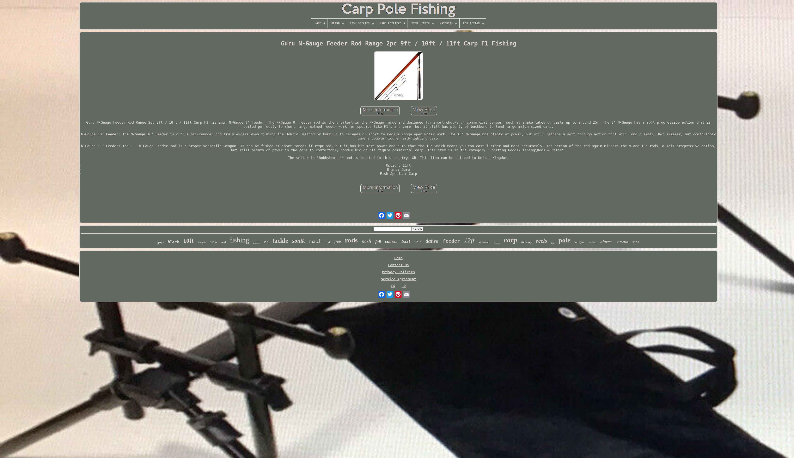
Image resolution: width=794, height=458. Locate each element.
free (337, 241)
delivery (526, 242)
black (173, 242)
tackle (280, 240)
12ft (469, 240)
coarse (391, 241)
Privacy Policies (398, 272)
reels (541, 240)
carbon (497, 243)
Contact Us (398, 265)
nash (366, 241)
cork (328, 242)
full (378, 242)
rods (351, 240)
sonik (298, 241)
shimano (484, 242)
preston (592, 242)
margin (579, 242)
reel (223, 242)
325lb (213, 242)
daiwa (432, 241)
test (552, 243)
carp (510, 240)
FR (404, 286)
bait (406, 242)
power (256, 243)
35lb (418, 242)
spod (635, 242)
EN (393, 286)
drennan (202, 242)
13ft (266, 242)
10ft (188, 240)
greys (161, 242)
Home (398, 258)
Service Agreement (398, 279)
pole (564, 240)
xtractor (622, 241)
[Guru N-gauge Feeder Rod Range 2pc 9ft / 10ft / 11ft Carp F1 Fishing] (398, 76)
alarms (606, 241)
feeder (451, 241)
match (315, 241)
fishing (239, 240)
